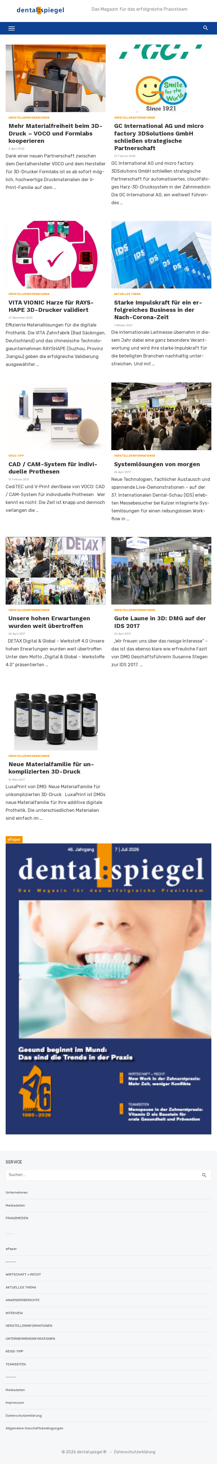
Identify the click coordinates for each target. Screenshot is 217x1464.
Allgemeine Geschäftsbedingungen (34, 1428)
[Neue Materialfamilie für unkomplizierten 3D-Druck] (56, 716)
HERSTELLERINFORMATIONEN (28, 117)
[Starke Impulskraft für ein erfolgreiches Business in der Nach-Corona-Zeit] (161, 254)
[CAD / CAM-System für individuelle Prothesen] (56, 416)
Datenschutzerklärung (24, 1416)
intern (10, 1233)
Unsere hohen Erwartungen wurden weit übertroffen (49, 622)
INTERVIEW (14, 1313)
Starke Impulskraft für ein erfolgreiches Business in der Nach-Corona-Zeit (158, 310)
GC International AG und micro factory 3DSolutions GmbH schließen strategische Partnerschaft (159, 137)
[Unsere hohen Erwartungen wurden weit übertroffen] (56, 571)
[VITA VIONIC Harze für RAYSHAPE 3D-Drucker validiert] (56, 254)
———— (11, 1262)
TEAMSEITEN (16, 1364)
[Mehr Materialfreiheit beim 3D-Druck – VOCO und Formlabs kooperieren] (56, 78)
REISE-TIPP (14, 1351)
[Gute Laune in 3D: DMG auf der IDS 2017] (161, 571)
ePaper (11, 1249)
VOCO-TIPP (16, 455)
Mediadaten (15, 1205)
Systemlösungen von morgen (157, 464)
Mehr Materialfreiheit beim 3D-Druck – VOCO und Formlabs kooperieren (55, 133)
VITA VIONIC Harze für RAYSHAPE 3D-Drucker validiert (51, 306)
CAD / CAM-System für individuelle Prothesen (52, 468)
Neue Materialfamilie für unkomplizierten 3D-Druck (51, 768)
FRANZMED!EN (17, 1218)
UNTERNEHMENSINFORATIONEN (30, 1339)
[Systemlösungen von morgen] (161, 416)
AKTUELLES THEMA (127, 294)
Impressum (15, 1403)
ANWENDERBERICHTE (23, 1300)
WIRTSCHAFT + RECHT (23, 1274)
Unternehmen (17, 1192)
